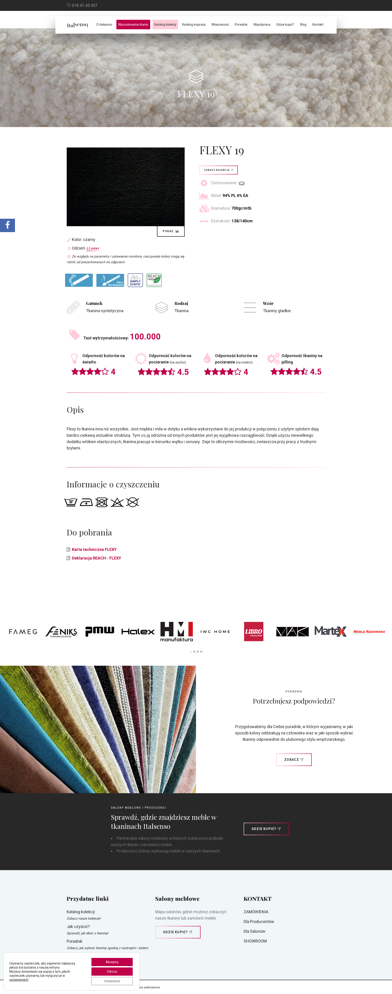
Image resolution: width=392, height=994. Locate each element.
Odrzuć (112, 971)
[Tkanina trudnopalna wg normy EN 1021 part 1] (79, 280)
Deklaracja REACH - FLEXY (96, 558)
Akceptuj (112, 962)
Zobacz (291, 759)
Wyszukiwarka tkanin (133, 24)
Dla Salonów (254, 931)
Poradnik (241, 24)
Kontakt (317, 24)
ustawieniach (18, 980)
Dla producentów (259, 921)
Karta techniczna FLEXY (94, 549)
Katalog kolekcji (165, 24)
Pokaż (168, 231)
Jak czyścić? (78, 926)
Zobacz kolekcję (217, 170)
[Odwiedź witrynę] (22, 632)
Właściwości (220, 24)
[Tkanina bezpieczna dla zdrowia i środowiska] (154, 280)
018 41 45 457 (84, 5)
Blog (303, 24)
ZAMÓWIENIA (256, 911)
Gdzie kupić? (285, 24)
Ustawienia (112, 981)
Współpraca (261, 24)
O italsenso (104, 24)
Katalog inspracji (194, 24)
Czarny (93, 248)
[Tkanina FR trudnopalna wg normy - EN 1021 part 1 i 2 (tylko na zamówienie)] (110, 280)
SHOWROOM (255, 941)
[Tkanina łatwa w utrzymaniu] (135, 280)
